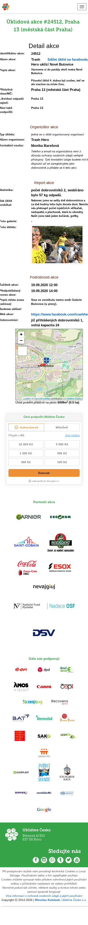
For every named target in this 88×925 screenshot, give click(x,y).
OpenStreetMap (42, 398)
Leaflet (26, 398)
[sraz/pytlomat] (46, 359)
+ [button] (21, 334)
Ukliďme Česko (74, 398)
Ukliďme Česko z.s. (74, 900)
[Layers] (22, 351)
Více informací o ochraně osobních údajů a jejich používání (44, 895)
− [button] (21, 340)
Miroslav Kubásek (47, 900)
